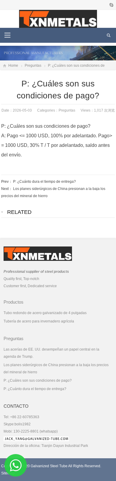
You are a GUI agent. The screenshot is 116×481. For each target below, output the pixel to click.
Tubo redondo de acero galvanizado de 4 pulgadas (45, 313)
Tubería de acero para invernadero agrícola (39, 321)
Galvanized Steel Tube (49, 466)
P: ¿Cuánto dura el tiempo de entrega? (44, 181)
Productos (13, 302)
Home (13, 65)
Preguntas (33, 65)
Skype (111, 5)
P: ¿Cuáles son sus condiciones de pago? (38, 380)
